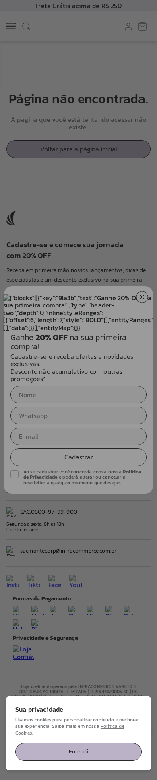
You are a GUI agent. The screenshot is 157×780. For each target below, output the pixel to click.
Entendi (78, 751)
